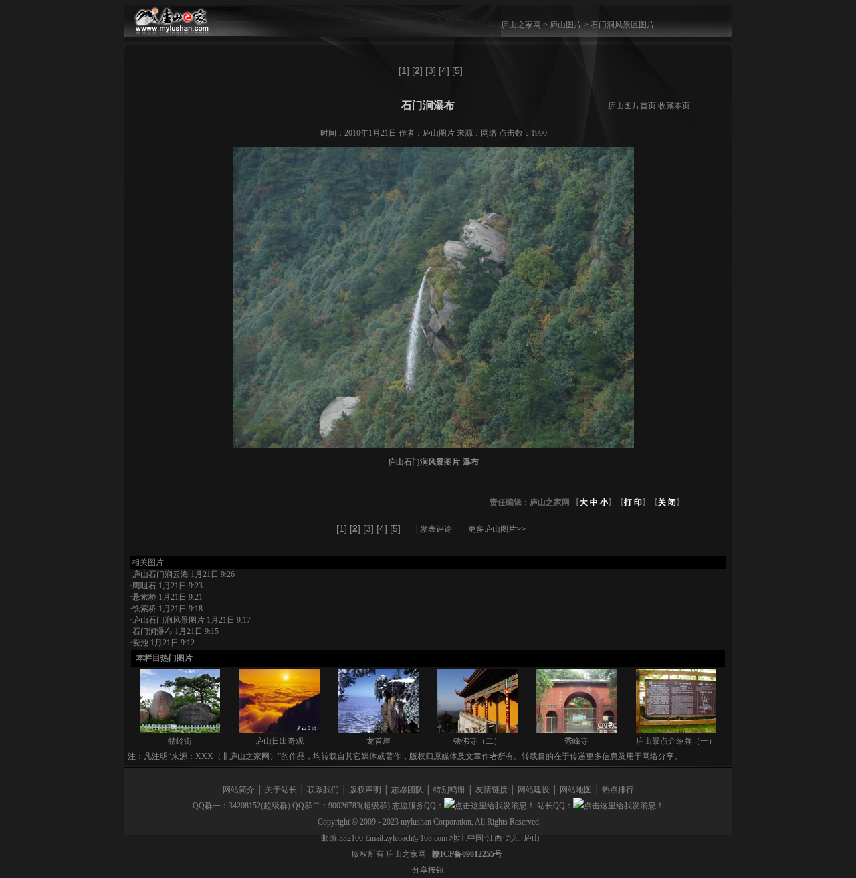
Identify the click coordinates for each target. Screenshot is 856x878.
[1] (404, 70)
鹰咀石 (144, 585)
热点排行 (618, 789)
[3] (430, 70)
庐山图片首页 (632, 105)
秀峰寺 (576, 741)
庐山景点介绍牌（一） (676, 741)
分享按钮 (428, 870)
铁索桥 (144, 608)
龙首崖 (378, 741)
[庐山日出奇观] (279, 730)
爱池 (140, 642)
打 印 (633, 502)
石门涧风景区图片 (623, 24)
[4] (444, 70)
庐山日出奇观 (279, 741)
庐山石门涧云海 (160, 574)
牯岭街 (180, 741)
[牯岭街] (180, 730)
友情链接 (491, 789)
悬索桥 (144, 597)
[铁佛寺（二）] (477, 730)
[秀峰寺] (576, 730)
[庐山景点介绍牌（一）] (676, 730)
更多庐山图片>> (497, 529)
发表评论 (436, 529)
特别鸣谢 (449, 789)
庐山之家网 (522, 24)
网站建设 (534, 789)
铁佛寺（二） (477, 741)
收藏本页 (674, 105)
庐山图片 (566, 24)
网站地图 (576, 789)
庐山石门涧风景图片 (168, 620)
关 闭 (667, 502)
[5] (457, 70)
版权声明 (365, 789)
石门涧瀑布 (152, 631)
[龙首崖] (378, 730)
